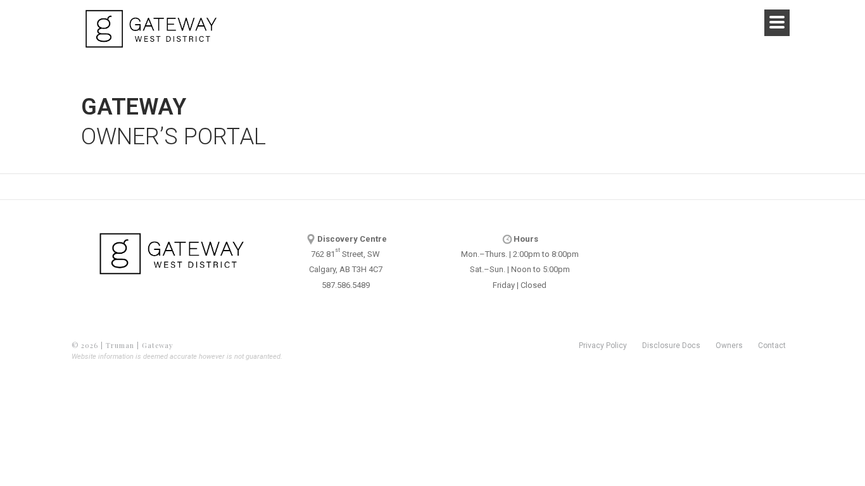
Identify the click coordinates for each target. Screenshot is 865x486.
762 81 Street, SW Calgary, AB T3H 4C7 (348, 254)
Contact (772, 345)
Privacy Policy (603, 345)
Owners (729, 345)
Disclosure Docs (671, 345)
